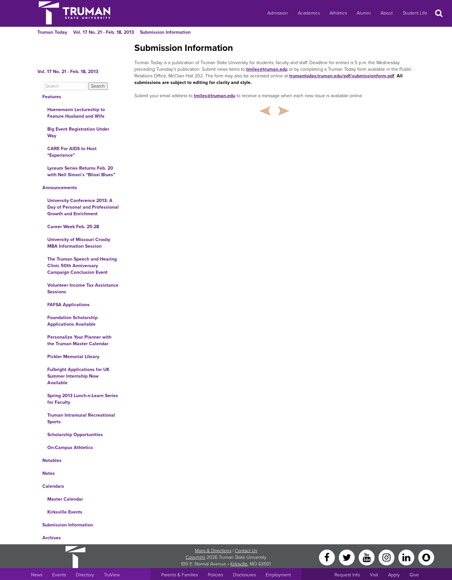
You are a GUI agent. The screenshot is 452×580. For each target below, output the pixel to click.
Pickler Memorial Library (73, 356)
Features (51, 97)
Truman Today (52, 32)
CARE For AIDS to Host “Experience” (72, 152)
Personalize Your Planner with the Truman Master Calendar (79, 340)
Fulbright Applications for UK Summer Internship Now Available (78, 376)
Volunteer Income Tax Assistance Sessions (82, 288)
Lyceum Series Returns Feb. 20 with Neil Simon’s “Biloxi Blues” (81, 171)
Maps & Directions (213, 551)
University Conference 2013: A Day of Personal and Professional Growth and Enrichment (83, 207)
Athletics (338, 13)
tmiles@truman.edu (267, 69)
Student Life (415, 13)
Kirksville (239, 564)
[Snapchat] (426, 557)
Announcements (59, 187)
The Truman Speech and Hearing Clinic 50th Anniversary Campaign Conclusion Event (82, 265)
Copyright (195, 557)
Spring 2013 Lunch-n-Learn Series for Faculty (82, 399)
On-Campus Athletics (70, 447)
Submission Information (165, 32)
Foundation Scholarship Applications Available (72, 321)
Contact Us (246, 551)
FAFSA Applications (68, 305)
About (387, 13)
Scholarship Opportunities (75, 434)
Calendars (53, 486)
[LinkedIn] (407, 557)
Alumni (364, 13)
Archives (51, 538)
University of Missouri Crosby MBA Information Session (78, 243)
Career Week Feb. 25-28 (73, 226)
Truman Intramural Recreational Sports (81, 418)
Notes (48, 473)
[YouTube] (367, 557)
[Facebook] (328, 557)
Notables (52, 460)
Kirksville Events (64, 512)
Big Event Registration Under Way (78, 132)
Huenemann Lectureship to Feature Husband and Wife (76, 113)
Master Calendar (65, 499)
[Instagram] (387, 557)
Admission (277, 13)
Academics (309, 13)
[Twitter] (347, 557)
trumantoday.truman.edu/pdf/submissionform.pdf (341, 76)
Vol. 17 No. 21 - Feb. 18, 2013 (103, 32)
